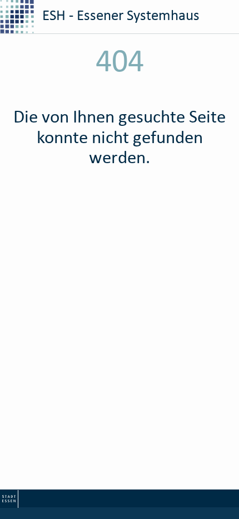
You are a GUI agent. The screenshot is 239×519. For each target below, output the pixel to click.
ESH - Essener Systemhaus (119, 15)
